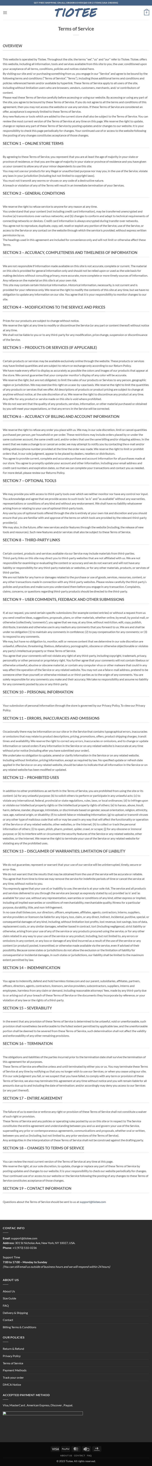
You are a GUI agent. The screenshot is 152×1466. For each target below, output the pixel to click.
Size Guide (9, 1298)
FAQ (6, 1305)
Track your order (13, 1377)
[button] (5, 12)
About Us (9, 1291)
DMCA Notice (12, 1384)
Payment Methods (15, 1370)
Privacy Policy (12, 1356)
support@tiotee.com (93, 1202)
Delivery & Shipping (15, 1312)
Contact (8, 1320)
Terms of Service (13, 1363)
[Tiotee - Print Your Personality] (76, 13)
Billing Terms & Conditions (19, 1327)
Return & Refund (13, 1348)
